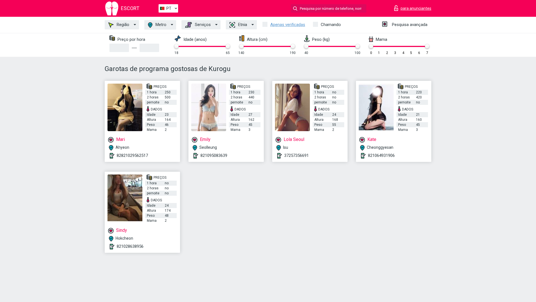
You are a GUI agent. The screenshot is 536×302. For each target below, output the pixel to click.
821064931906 (381, 155)
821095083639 (213, 155)
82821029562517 (132, 155)
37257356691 (296, 155)
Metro (160, 24)
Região (122, 24)
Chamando (331, 24)
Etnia (242, 24)
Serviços (202, 24)
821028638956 (130, 246)
